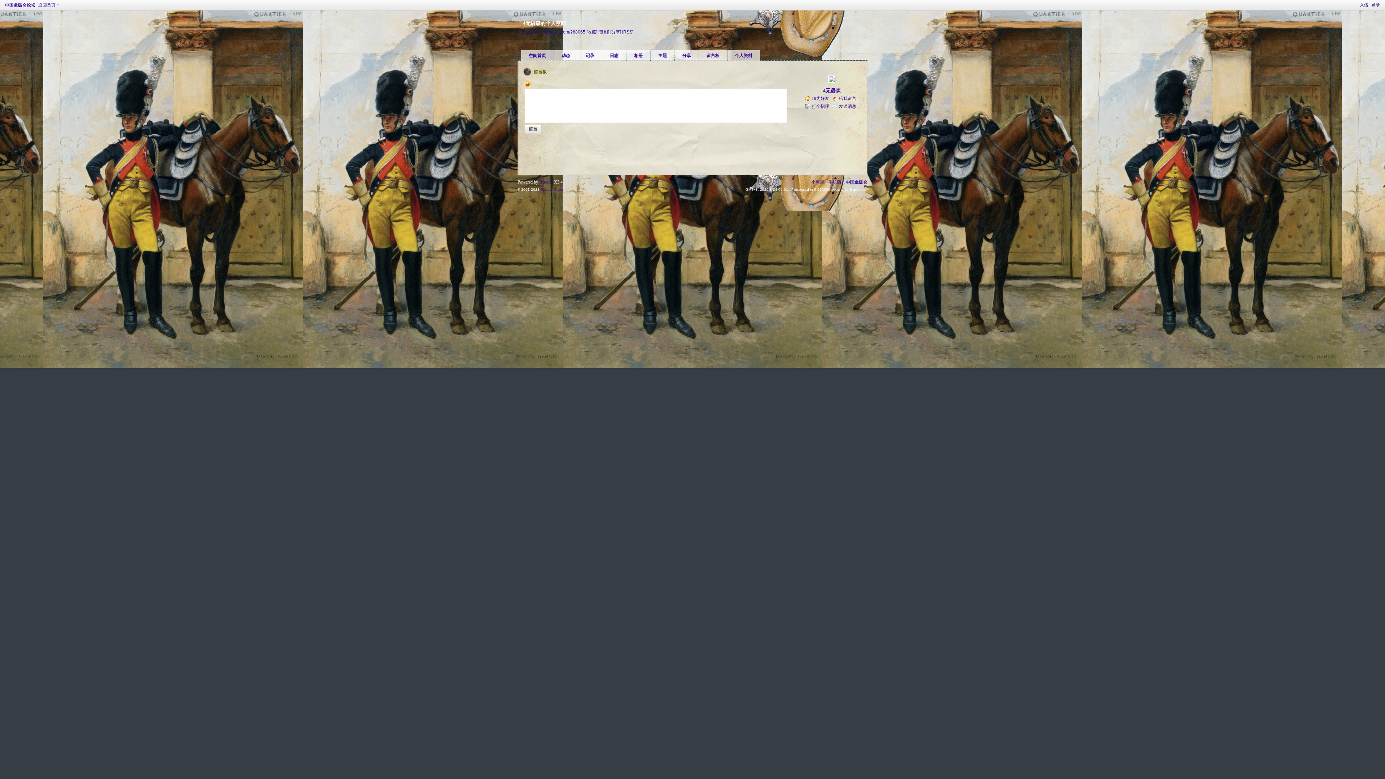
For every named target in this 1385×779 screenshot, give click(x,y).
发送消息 (847, 106)
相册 (638, 55)
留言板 (713, 55)
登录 (1375, 5)
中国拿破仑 (856, 182)
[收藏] (591, 32)
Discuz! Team (552, 190)
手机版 (834, 182)
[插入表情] (529, 83)
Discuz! (546, 182)
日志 (614, 55)
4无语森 (832, 90)
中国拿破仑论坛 (20, 5)
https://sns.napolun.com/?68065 (554, 32)
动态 (566, 55)
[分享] (615, 32)
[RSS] (627, 32)
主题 (662, 55)
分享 (686, 55)
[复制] (603, 32)
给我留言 (847, 98)
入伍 (1364, 5)
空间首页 (537, 55)
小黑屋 (817, 182)
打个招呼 (820, 106)
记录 (590, 55)
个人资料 (743, 55)
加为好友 (820, 98)
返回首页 (47, 5)
